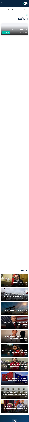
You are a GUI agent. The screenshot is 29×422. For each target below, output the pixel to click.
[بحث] (2, 3)
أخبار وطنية (24, 9)
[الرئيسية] (27, 15)
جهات (8, 9)
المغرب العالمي (15, 9)
